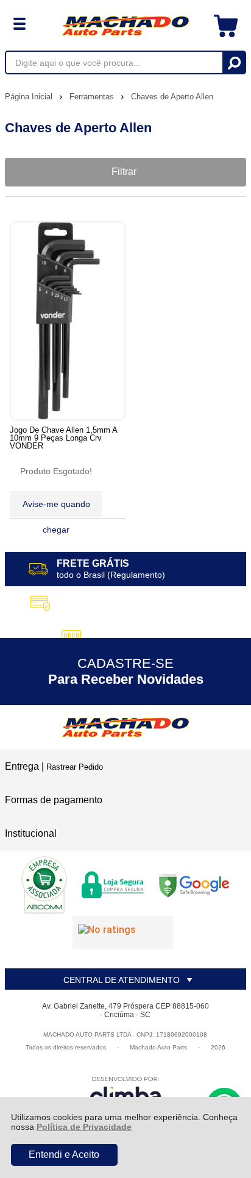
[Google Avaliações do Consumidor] (122, 932)
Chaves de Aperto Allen (172, 96)
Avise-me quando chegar (56, 508)
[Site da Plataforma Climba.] (125, 1093)
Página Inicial (30, 96)
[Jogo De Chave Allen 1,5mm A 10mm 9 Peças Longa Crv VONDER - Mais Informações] (67, 320)
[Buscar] (233, 62)
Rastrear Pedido (74, 767)
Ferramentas (92, 96)
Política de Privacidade (84, 1127)
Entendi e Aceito (64, 1154)
